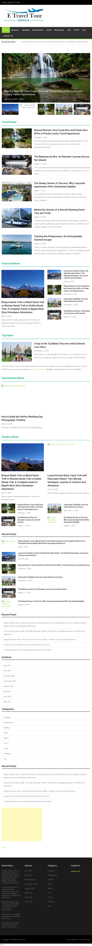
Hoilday (6, 728)
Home (6, 30)
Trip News (8, 335)
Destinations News (13, 378)
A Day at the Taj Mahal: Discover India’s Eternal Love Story (40, 577)
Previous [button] (84, 42)
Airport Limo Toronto (37, 369)
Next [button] (86, 42)
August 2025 (8, 686)
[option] (56, 41)
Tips (69, 30)
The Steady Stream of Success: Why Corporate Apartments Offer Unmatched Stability (76, 519)
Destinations (38, 30)
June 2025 (7, 696)
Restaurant (59, 30)
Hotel (48, 30)
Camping (25, 30)
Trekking (7, 753)
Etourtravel (86, 939)
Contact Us (8, 36)
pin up (4, 847)
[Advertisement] (22, 824)
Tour (5, 743)
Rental (6, 738)
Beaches (15, 30)
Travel (76, 30)
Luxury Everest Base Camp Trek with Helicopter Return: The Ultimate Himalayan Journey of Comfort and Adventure (44, 632)
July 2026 (7, 665)
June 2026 (7, 670)
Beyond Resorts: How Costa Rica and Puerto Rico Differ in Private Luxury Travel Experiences (76, 288)
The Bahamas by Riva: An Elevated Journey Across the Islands (29, 519)
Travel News (9, 122)
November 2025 (10, 681)
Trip (83, 30)
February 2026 (9, 676)
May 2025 (7, 702)
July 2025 (7, 691)
